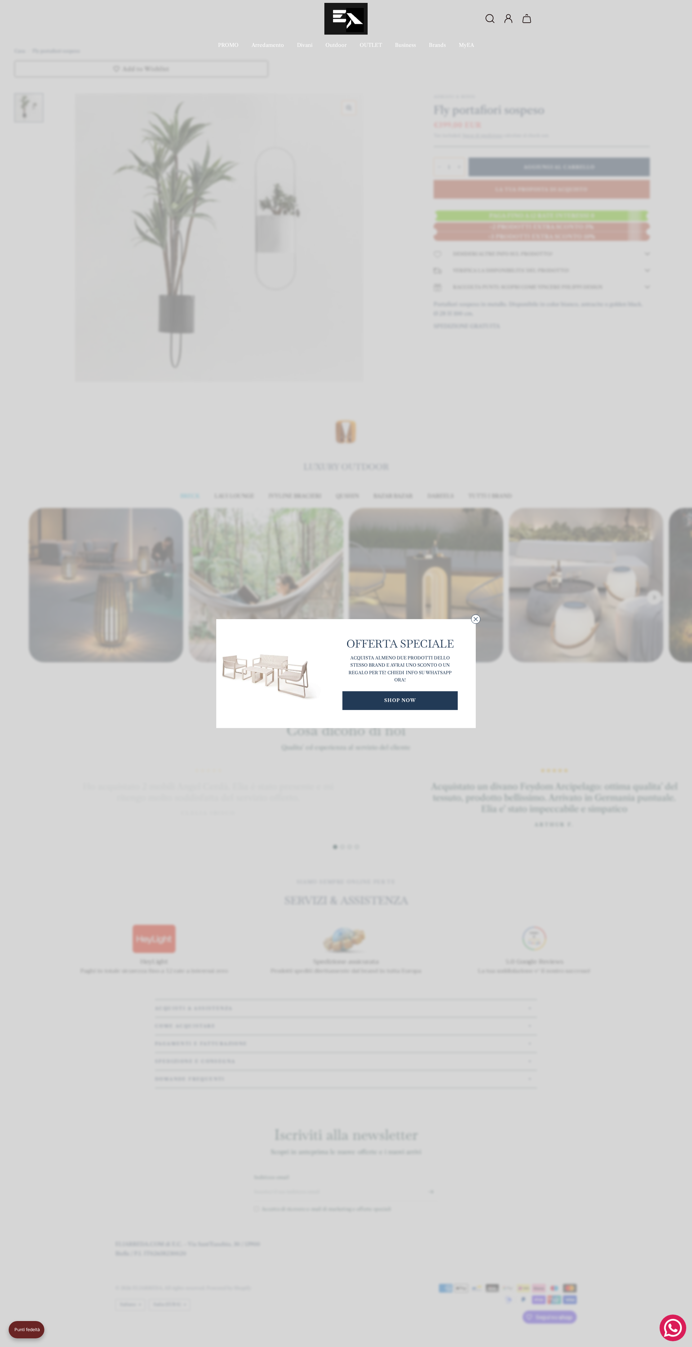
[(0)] (527, 18)
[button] (26, 1329)
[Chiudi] (475, 619)
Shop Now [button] (400, 700)
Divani (304, 45)
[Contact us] (673, 1328)
